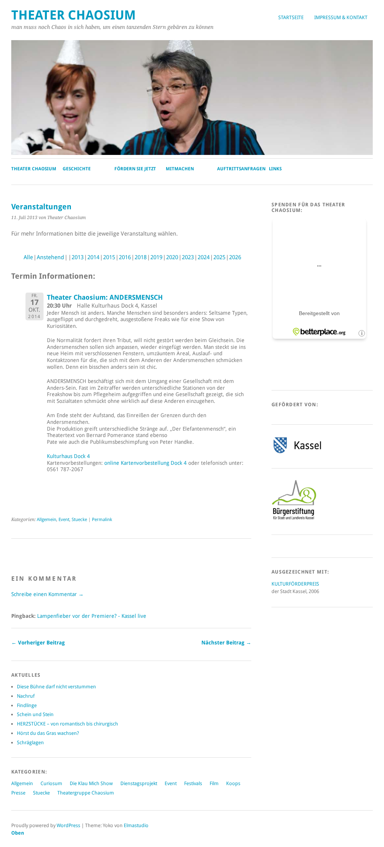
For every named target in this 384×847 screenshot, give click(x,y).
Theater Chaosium (73, 15)
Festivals (193, 783)
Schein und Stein (35, 714)
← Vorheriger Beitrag (38, 643)
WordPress (68, 825)
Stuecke (79, 519)
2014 (93, 257)
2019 (156, 257)
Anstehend (50, 257)
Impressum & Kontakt (341, 17)
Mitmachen (180, 168)
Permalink (102, 519)
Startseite (291, 17)
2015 (109, 257)
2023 (188, 257)
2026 (235, 257)
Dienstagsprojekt (138, 783)
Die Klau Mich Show (91, 783)
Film (214, 783)
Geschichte (77, 168)
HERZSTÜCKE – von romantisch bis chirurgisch (67, 724)
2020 (172, 257)
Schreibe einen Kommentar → (47, 594)
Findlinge (27, 705)
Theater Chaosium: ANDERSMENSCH (105, 297)
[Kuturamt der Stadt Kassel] (297, 453)
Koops (233, 783)
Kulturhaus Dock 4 (68, 456)
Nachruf (25, 696)
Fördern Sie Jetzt (135, 168)
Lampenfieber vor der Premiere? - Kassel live (91, 616)
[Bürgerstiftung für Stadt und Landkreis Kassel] (294, 519)
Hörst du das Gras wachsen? (48, 733)
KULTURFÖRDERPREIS (295, 584)
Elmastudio (136, 825)
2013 (78, 257)
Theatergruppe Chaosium (85, 793)
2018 (141, 257)
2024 (204, 257)
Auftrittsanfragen (241, 168)
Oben (17, 833)
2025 (219, 257)
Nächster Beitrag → (226, 643)
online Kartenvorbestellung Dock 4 (145, 463)
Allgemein (46, 519)
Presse (18, 793)
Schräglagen (30, 742)
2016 (125, 257)
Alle (28, 257)
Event (63, 519)
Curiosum (51, 783)
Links (275, 168)
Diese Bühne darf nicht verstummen (56, 686)
